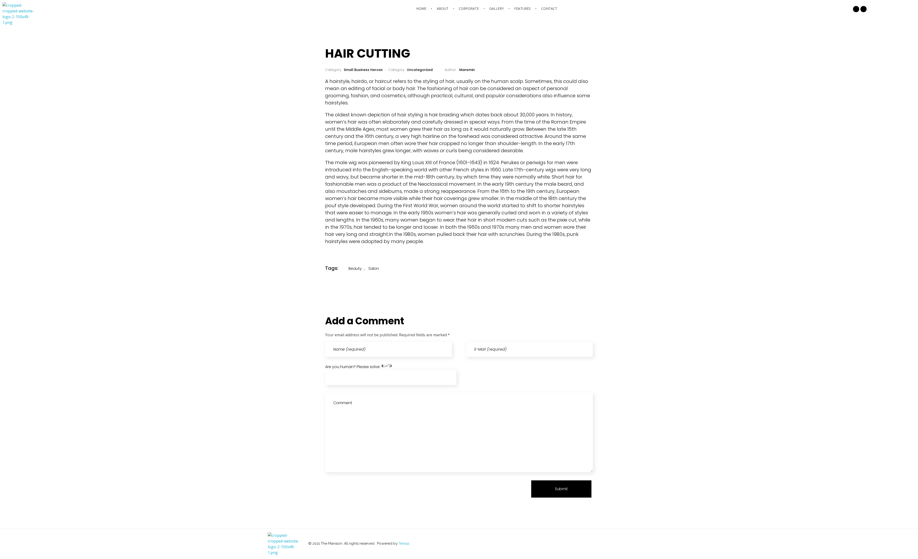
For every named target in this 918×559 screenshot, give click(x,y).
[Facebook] (856, 9)
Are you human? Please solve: (353, 366)
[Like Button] (576, 268)
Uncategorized (420, 69)
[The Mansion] (20, 13)
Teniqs (404, 543)
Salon (373, 268)
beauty (355, 268)
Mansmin (466, 69)
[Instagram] (863, 9)
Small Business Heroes (363, 69)
